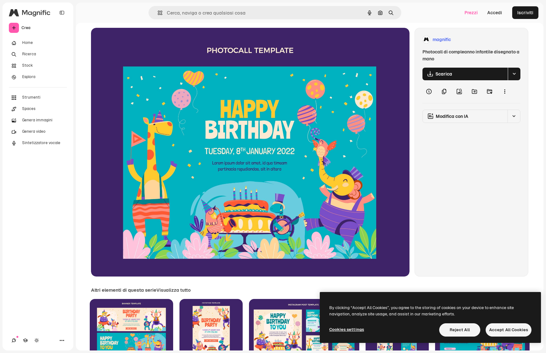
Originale (133, 40)
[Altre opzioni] (504, 91)
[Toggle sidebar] (62, 13)
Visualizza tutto (173, 290)
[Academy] (25, 340)
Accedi (494, 12)
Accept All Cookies (508, 329)
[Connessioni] (14, 340)
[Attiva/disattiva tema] (37, 340)
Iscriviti (525, 12)
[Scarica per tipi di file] (514, 74)
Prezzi (471, 12)
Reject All (460, 329)
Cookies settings (346, 329)
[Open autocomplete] (157, 12)
